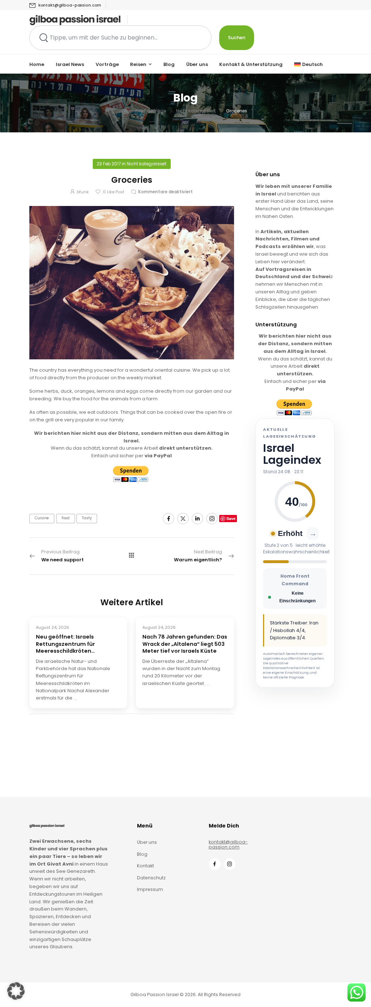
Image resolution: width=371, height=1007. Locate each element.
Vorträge (107, 64)
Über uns (197, 64)
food (66, 518)
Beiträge (156, 111)
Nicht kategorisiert (196, 111)
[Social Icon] (168, 518)
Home (36, 64)
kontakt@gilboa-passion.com (228, 844)
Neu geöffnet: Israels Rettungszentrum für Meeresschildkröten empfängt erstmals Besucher (77, 644)
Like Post (113, 192)
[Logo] (75, 20)
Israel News (70, 64)
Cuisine (42, 518)
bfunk (83, 192)
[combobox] (120, 37)
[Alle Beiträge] (131, 555)
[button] (16, 991)
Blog (169, 64)
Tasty (87, 518)
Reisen (138, 64)
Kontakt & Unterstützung (251, 64)
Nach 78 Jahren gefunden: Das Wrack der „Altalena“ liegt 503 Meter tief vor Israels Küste (184, 644)
